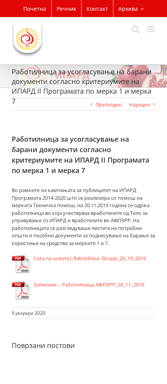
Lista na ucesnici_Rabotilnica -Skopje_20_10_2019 (90, 258)
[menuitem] (34, 8)
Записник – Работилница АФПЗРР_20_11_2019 (89, 284)
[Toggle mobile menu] (151, 29)
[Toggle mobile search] (135, 29)
